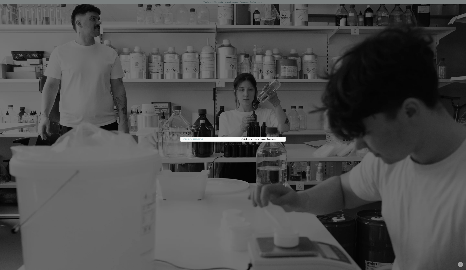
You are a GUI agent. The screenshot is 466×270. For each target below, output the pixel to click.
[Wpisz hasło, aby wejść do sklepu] (460, 264)
